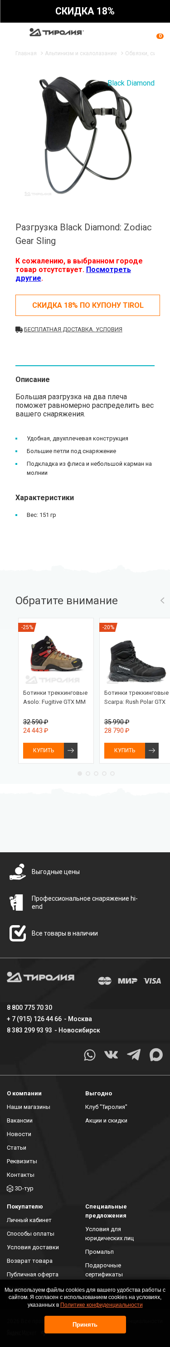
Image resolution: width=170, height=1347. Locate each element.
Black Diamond (131, 83)
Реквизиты (22, 1161)
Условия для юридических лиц (109, 1234)
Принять (85, 1324)
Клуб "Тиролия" (106, 1106)
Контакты (20, 1174)
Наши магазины (28, 1106)
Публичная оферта (32, 1274)
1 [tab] (80, 773)
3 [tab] (96, 773)
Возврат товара (30, 1260)
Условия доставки (33, 1247)
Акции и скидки (106, 1120)
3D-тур (24, 1188)
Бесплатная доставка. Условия (73, 329)
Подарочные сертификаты (104, 1270)
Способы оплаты (30, 1233)
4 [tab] (104, 773)
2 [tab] (88, 773)
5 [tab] (112, 773)
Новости (19, 1134)
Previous (162, 600)
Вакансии (20, 1120)
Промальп (99, 1251)
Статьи (16, 1147)
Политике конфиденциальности (101, 1305)
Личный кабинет (29, 1220)
